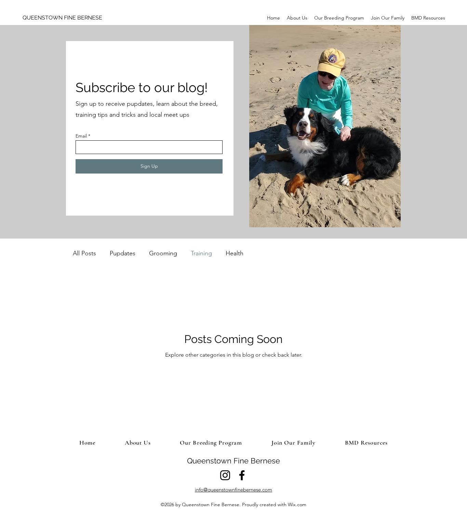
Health (234, 253)
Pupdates (122, 253)
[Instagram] (225, 475)
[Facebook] (242, 475)
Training (201, 253)
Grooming (163, 253)
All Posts (84, 253)
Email (81, 135)
